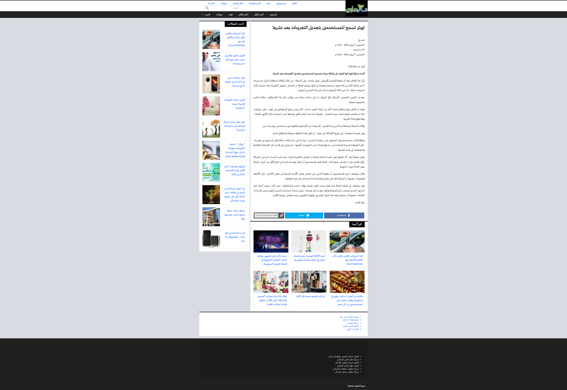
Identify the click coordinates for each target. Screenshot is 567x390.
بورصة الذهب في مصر (349, 317)
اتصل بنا (211, 3)
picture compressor (351, 320)
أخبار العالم (259, 14)
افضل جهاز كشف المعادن (348, 366)
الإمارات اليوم (353, 329)
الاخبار (294, 3)
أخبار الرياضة (238, 3)
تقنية (231, 14)
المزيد (207, 14)
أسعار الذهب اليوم (351, 326)
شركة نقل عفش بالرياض (348, 359)
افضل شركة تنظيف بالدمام (347, 362)
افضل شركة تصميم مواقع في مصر (343, 356)
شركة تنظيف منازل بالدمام (347, 372)
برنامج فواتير (353, 323)
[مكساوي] (357, 8)
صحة (268, 3)
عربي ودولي (281, 3)
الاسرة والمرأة (255, 3)
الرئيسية (273, 14)
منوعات (224, 3)
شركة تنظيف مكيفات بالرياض (346, 369)
